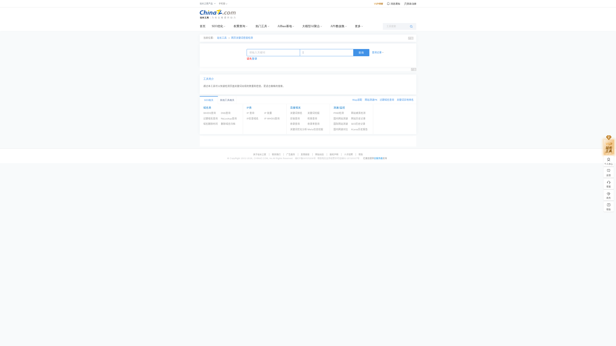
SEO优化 (217, 26)
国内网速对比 (341, 129)
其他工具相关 (227, 100)
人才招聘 (348, 154)
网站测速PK (371, 100)
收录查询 (295, 124)
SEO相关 (208, 100)
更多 (358, 26)
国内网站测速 (341, 118)
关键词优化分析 (298, 129)
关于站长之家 (259, 154)
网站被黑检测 (358, 113)
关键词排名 (296, 113)
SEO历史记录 (358, 124)
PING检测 (339, 113)
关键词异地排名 (405, 100)
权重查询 (239, 26)
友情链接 (305, 154)
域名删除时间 (210, 124)
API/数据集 (337, 26)
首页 (202, 26)
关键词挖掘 (314, 113)
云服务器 (378, 158)
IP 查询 (250, 113)
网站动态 (319, 154)
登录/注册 (411, 3)
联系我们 (276, 154)
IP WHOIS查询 (272, 118)
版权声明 (334, 154)
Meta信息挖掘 (315, 129)
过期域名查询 (387, 100)
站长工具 (222, 38)
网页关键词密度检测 (242, 38)
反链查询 (295, 118)
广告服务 (290, 154)
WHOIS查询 (209, 113)
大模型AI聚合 (311, 26)
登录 (254, 58)
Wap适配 (357, 100)
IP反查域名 (252, 118)
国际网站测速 (341, 124)
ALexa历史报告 (359, 129)
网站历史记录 (358, 118)
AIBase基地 (284, 26)
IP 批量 (268, 113)
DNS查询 (226, 113)
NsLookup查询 (229, 118)
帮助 (361, 154)
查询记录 (377, 52)
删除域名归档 (228, 124)
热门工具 (261, 26)
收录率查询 (314, 124)
